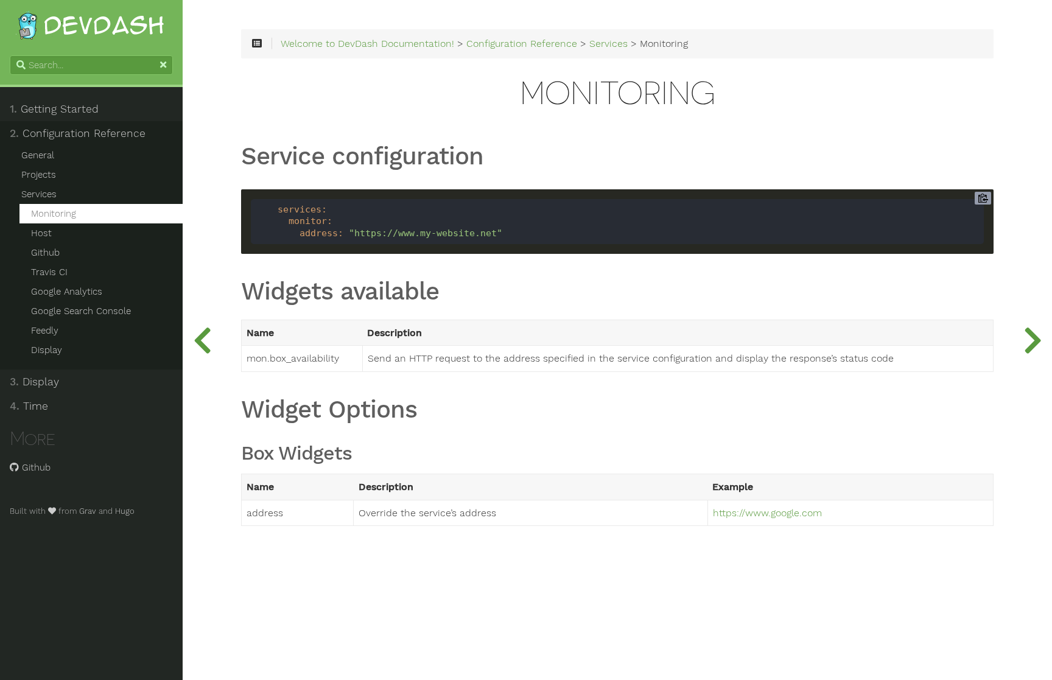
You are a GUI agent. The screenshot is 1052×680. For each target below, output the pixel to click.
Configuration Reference (78, 133)
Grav (87, 511)
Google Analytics (66, 291)
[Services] (202, 340)
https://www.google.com (767, 513)
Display (46, 350)
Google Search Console (81, 311)
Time (29, 406)
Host (41, 233)
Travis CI (49, 272)
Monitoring (53, 213)
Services (39, 194)
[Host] (1032, 340)
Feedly (44, 330)
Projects (38, 174)
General (37, 155)
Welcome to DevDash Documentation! (367, 43)
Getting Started (54, 109)
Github (45, 252)
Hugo (125, 511)
